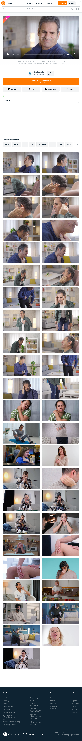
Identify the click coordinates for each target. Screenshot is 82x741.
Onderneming (8, 706)
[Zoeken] (72, 9)
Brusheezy (6, 697)
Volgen (50, 74)
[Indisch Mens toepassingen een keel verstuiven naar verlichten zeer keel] (21, 590)
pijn (25, 143)
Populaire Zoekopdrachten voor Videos (35, 721)
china (60, 143)
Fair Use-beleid (71, 735)
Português (73, 703)
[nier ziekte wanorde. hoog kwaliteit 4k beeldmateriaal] (60, 432)
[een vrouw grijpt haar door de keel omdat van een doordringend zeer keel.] (60, 635)
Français (73, 709)
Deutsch (73, 706)
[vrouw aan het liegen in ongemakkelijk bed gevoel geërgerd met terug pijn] (60, 522)
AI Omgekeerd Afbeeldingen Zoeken (10, 715)
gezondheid (42, 143)
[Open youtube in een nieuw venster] (42, 733)
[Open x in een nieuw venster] (39, 733)
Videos (29, 3)
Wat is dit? (21, 96)
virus (52, 143)
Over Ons (53, 703)
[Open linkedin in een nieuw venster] (30, 733)
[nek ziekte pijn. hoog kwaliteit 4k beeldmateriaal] (60, 477)
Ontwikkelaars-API (9, 711)
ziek (32, 143)
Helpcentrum (54, 697)
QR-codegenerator (9, 724)
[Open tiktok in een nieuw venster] (36, 733)
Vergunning (34, 697)
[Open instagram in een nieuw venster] (26, 733)
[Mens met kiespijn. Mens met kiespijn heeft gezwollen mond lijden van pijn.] (60, 342)
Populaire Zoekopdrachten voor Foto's (35, 715)
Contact (52, 700)
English (72, 697)
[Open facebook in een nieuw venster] (23, 733)
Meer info (8, 100)
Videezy (5, 703)
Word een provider (53, 706)
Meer (48, 3)
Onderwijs (6, 709)
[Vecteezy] (3, 3)
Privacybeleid (73, 734)
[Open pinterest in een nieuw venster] (33, 733)
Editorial (39, 3)
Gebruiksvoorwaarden (61, 734)
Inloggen (71, 3)
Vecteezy (6, 700)
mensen (16, 143)
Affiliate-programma (34, 703)
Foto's (20, 3)
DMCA (32, 700)
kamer (69, 143)
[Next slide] (74, 143)
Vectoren (10, 3)
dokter (7, 143)
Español (73, 700)
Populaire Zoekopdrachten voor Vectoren (35, 709)
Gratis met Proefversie (41, 82)
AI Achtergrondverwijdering (11, 720)
